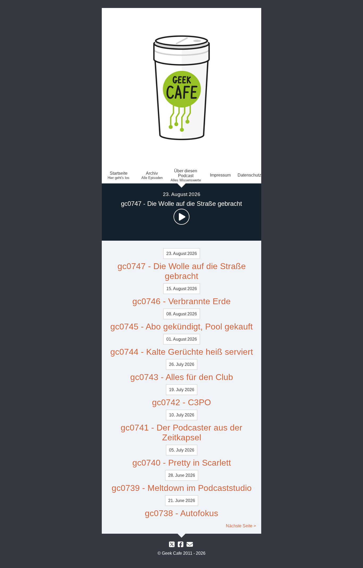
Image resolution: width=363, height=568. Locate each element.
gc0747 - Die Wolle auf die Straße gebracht (181, 271)
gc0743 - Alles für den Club (181, 377)
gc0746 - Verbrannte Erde (181, 301)
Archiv (152, 175)
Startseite (118, 175)
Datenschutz (249, 175)
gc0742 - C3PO (181, 402)
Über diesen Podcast (186, 175)
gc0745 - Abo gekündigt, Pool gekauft (181, 326)
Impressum (220, 175)
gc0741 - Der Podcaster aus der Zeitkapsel (181, 432)
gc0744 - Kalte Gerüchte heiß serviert (181, 352)
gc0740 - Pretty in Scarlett (181, 462)
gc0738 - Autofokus (181, 513)
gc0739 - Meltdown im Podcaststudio (182, 488)
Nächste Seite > (241, 526)
